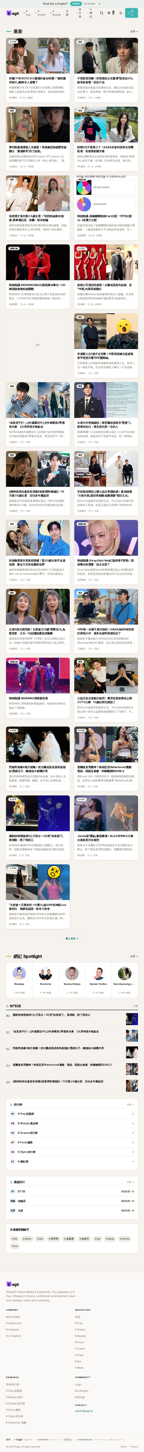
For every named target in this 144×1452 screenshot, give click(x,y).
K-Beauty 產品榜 (24, 1123)
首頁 (77, 1316)
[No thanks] (99, 3)
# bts (40, 1238)
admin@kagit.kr (84, 1411)
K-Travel (80, 1348)
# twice (27, 1238)
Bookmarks (81, 1390)
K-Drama (41, 13)
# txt (14, 1238)
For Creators (13, 1335)
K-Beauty (56, 13)
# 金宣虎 (69, 1238)
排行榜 (80, 13)
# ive (15, 1246)
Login (78, 1384)
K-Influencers (14, 1323)
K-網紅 (91, 13)
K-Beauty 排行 (14, 1397)
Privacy (134, 1446)
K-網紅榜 (19, 1161)
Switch (76, 3)
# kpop (110, 1238)
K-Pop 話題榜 (22, 1113)
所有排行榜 (12, 1384)
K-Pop (28, 13)
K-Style (79, 1355)
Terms (123, 1446)
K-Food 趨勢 (22, 1142)
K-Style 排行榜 (23, 1151)
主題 (67, 13)
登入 (132, 13)
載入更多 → (72, 938)
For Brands (12, 1329)
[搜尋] (101, 13)
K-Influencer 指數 (16, 1422)
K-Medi (79, 1367)
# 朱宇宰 (53, 1238)
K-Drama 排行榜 (24, 1132)
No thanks (89, 3)
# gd (97, 1238)
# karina (124, 1238)
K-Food (79, 1342)
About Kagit (13, 1316)
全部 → (134, 31)
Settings (80, 1397)
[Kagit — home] (12, 13)
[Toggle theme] (121, 13)
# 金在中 (84, 1238)
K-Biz (78, 1361)
